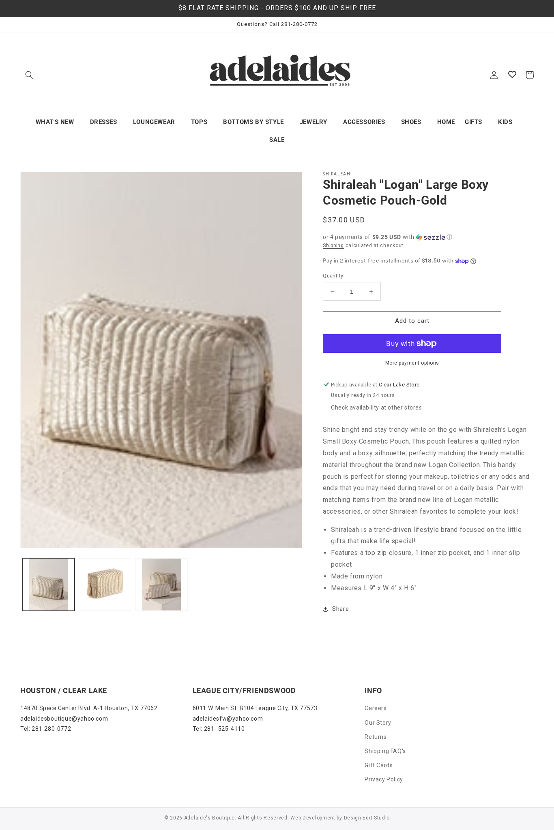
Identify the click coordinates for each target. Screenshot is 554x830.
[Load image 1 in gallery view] (48, 584)
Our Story (378, 722)
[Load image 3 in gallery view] (161, 584)
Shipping (333, 245)
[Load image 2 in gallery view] (105, 584)
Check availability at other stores (376, 407)
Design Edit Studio (367, 818)
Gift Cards (379, 765)
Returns (376, 737)
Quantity (333, 276)
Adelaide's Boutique (209, 818)
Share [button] (340, 609)
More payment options (412, 363)
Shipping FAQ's (385, 751)
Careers (376, 708)
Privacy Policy (384, 779)
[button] (29, 75)
